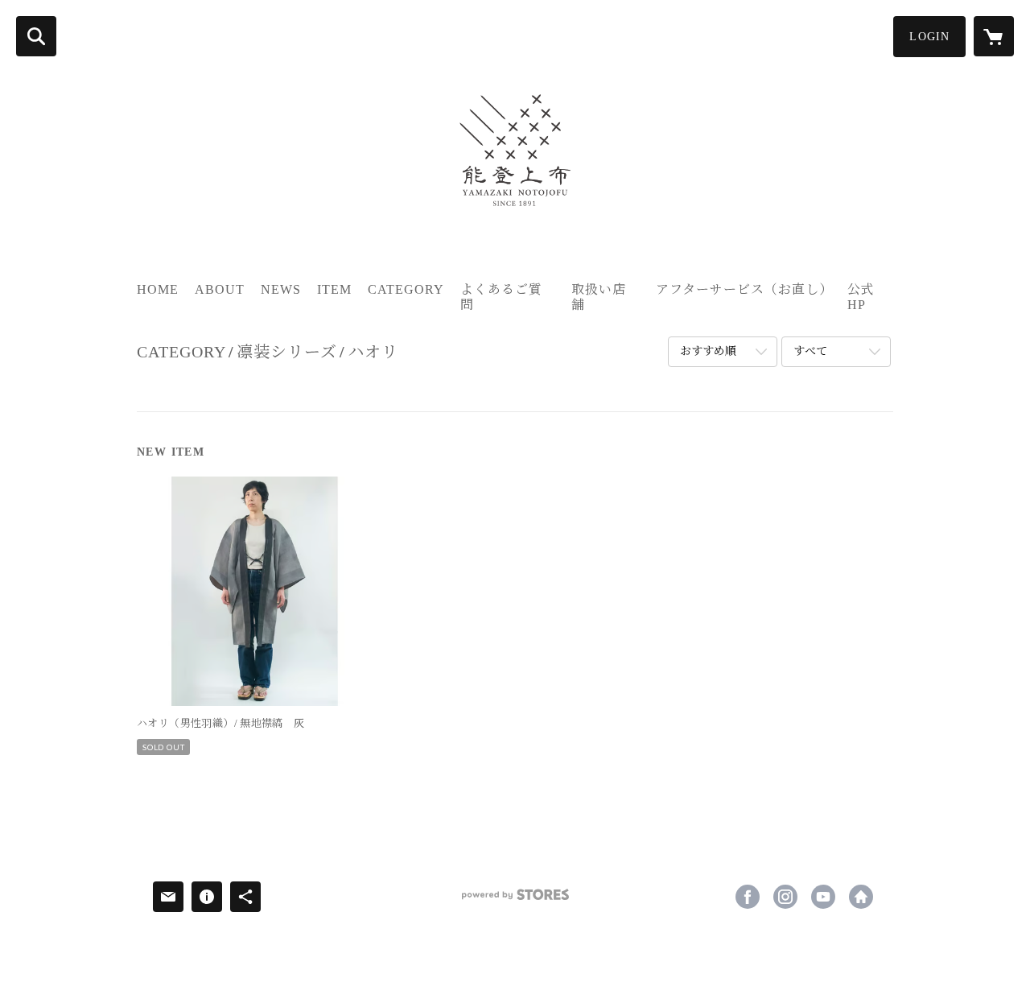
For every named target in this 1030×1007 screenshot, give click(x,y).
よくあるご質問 (501, 297)
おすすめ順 (708, 351)
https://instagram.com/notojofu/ (785, 897)
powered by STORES (515, 900)
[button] (929, 36)
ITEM (334, 289)
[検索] (36, 36)
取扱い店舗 (598, 297)
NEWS (281, 289)
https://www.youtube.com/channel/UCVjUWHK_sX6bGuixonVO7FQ (823, 897)
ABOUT (220, 289)
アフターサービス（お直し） (744, 289)
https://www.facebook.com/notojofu (747, 897)
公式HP (861, 297)
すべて (810, 351)
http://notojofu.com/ (861, 897)
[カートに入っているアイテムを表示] (994, 36)
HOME (158, 289)
